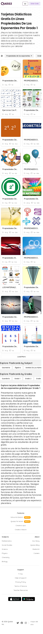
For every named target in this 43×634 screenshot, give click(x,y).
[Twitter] (18, 623)
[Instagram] (26, 623)
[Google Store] (28, 599)
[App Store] (14, 599)
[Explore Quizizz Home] (6, 3)
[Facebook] (22, 623)
